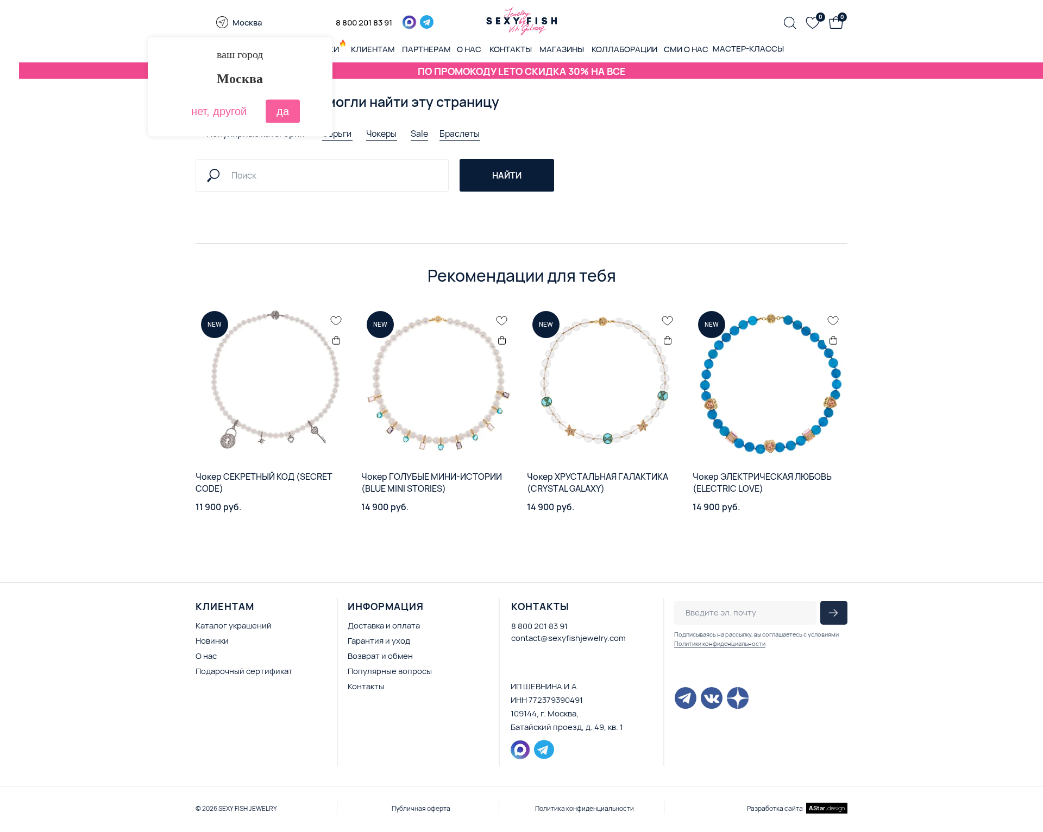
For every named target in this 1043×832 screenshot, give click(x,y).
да (283, 111)
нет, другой (219, 111)
